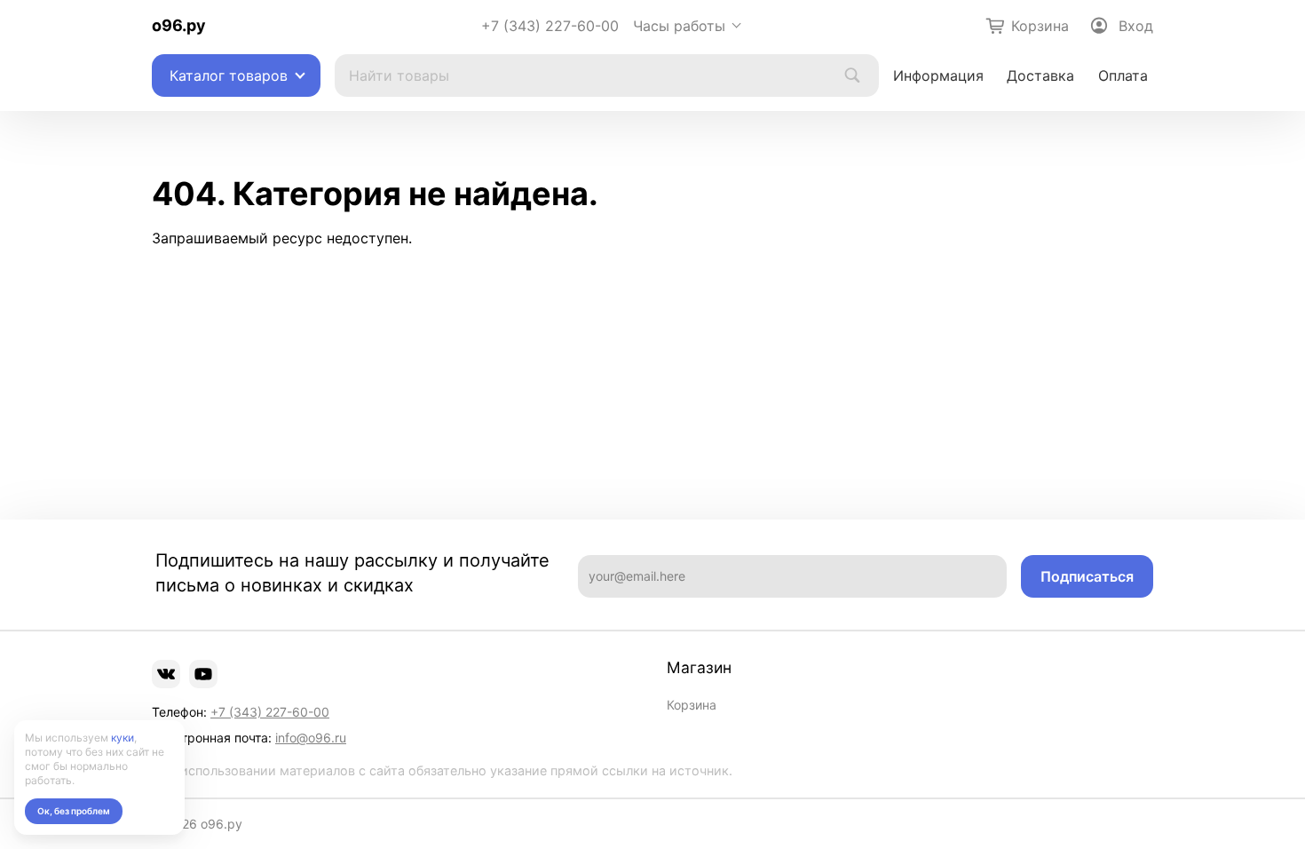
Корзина (691, 704)
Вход (1136, 26)
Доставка (1040, 75)
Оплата (1123, 75)
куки (122, 737)
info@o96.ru (310, 737)
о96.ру (179, 25)
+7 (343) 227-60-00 (550, 26)
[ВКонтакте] (166, 674)
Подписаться (1087, 576)
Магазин (699, 668)
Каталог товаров (229, 75)
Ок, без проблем (73, 810)
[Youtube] (203, 674)
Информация (938, 75)
